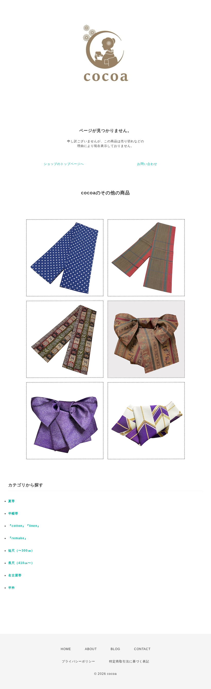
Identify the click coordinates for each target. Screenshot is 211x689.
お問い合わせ (147, 164)
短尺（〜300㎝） (21, 550)
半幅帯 (13, 513)
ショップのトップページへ (64, 164)
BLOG (115, 649)
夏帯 (11, 501)
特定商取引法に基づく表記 (129, 661)
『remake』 (18, 538)
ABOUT (91, 649)
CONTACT (142, 649)
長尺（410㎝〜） (21, 563)
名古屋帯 (15, 575)
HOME (66, 649)
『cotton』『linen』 (24, 526)
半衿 (11, 588)
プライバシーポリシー (78, 661)
